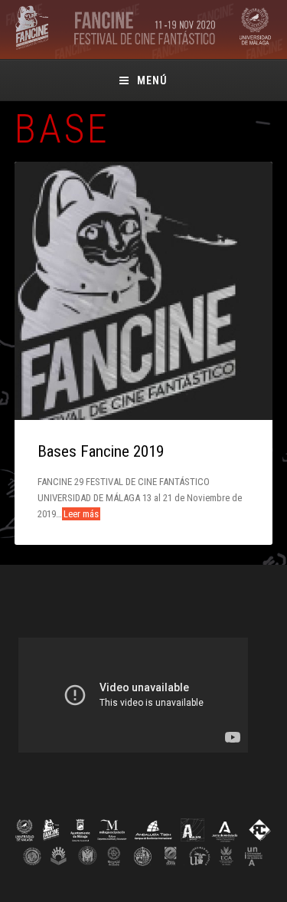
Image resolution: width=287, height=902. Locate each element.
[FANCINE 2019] (143, 47)
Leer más (81, 514)
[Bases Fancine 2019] (144, 291)
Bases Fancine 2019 (101, 451)
